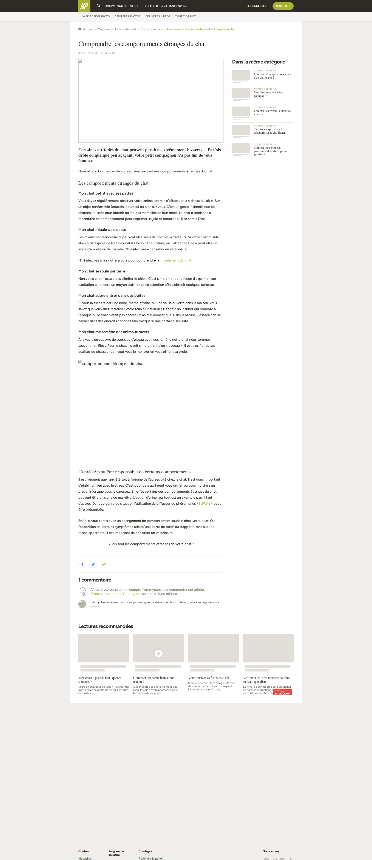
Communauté (116, 6)
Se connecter (256, 6)
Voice (134, 6)
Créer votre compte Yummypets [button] (116, 594)
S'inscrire (283, 6)
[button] (82, 564)
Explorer (150, 6)
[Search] (98, 6)
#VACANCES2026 (174, 6)
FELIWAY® (205, 503)
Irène (82, 53)
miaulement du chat (175, 260)
